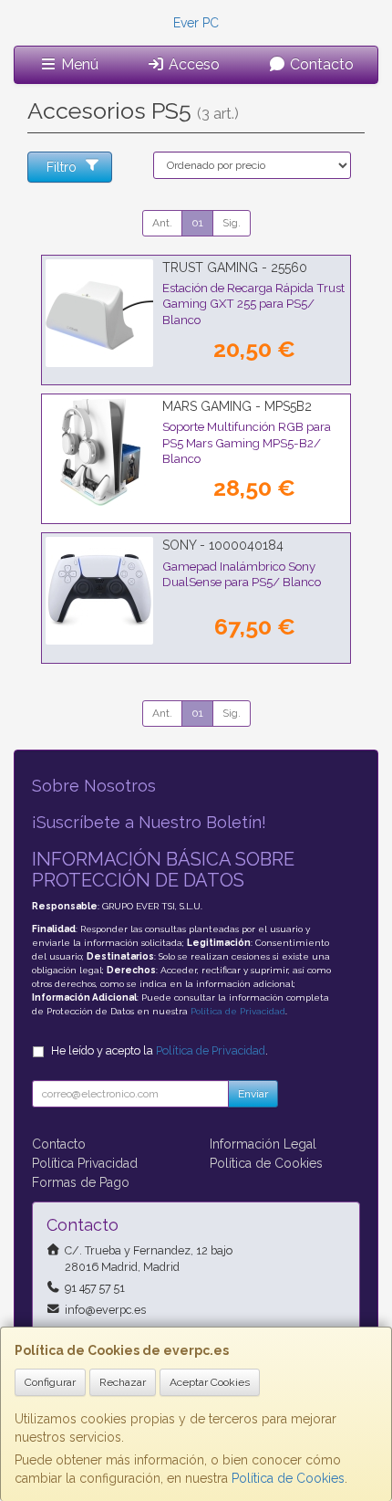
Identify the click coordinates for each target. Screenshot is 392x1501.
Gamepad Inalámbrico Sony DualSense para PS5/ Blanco (241, 574)
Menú (77, 64)
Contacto (320, 64)
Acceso (192, 64)
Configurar (50, 1382)
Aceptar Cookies (210, 1382)
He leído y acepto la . (159, 1050)
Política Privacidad (85, 1163)
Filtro (61, 167)
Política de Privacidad (238, 1011)
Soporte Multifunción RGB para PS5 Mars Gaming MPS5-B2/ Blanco (246, 442)
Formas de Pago (80, 1182)
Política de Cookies (288, 1478)
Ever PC (196, 23)
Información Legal (263, 1144)
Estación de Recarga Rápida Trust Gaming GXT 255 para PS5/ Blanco (253, 303)
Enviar (253, 1093)
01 (197, 222)
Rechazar (122, 1382)
